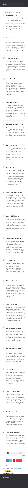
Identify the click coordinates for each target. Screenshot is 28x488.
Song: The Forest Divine (14, 192)
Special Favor (10, 260)
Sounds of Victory (12, 38)
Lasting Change (11, 167)
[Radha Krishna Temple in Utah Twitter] (10, 460)
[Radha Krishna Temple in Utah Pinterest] (17, 460)
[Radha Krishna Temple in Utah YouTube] (20, 460)
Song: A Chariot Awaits (13, 391)
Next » (23, 455)
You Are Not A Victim (13, 412)
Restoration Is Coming (13, 328)
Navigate (5, 4)
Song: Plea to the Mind (13, 348)
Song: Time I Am (11, 304)
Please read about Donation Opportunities (12, 468)
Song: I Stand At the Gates (14, 124)
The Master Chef (11, 369)
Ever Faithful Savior (12, 216)
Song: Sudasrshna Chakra (14, 238)
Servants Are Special (12, 102)
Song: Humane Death (13, 432)
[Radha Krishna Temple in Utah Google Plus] (14, 460)
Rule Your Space (11, 145)
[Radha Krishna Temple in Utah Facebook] (7, 460)
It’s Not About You (12, 281)
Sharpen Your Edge (12, 58)
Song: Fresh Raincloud (13, 79)
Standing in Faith (11, 15)
